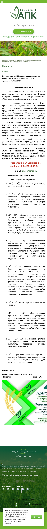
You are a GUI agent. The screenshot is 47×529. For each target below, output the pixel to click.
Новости (10, 60)
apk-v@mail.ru (29, 171)
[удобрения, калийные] (23, 506)
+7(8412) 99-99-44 (24, 25)
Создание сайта (19, 499)
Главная (4, 60)
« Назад (5, 71)
